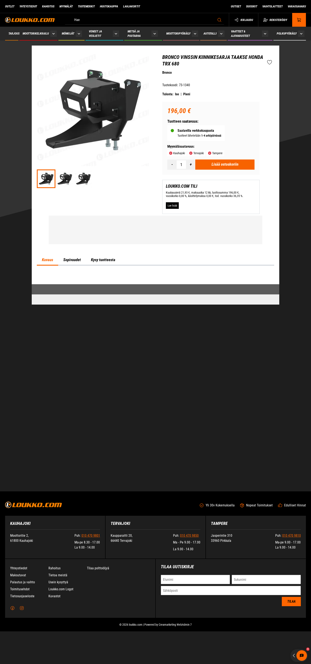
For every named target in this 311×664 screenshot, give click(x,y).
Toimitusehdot (20, 622)
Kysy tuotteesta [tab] (103, 373)
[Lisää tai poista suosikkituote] (269, 62)
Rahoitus (48, 6)
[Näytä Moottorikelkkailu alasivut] (53, 33)
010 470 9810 (291, 568)
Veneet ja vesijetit (95, 33)
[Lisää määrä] (190, 164)
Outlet (9, 6)
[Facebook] (12, 640)
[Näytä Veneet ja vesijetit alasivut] (115, 33)
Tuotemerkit (86, 6)
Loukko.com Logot (60, 622)
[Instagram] (21, 640)
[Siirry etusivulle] (30, 20)
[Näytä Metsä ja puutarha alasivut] (154, 33)
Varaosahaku (297, 6)
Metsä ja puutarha (134, 33)
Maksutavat (18, 608)
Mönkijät (68, 33)
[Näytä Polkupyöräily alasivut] (301, 33)
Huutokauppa (109, 6)
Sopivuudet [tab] (72, 373)
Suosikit (251, 6)
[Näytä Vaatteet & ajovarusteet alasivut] (265, 33)
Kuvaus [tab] (47, 373)
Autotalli (210, 33)
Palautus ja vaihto (22, 615)
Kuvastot (54, 629)
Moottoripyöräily (178, 33)
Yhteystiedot (28, 6)
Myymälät (66, 6)
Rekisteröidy (278, 20)
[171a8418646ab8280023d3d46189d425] (83, 178)
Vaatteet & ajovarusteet (240, 33)
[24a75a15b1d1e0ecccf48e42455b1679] (93, 110)
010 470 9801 (90, 568)
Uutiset (236, 6)
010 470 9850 (189, 568)
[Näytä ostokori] (299, 20)
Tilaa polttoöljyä (98, 601)
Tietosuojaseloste (22, 629)
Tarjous (13, 33)
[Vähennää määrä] (172, 164)
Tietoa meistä (57, 608)
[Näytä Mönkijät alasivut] (79, 33)
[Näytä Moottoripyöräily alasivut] (195, 33)
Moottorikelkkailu (36, 33)
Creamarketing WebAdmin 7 (175, 657)
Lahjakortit (131, 6)
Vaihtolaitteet (272, 6)
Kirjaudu (247, 20)
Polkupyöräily (287, 33)
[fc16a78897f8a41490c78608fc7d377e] (64, 178)
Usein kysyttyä (58, 615)
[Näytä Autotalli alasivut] (221, 33)
